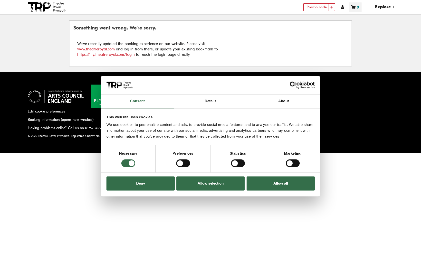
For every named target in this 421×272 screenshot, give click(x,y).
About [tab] (283, 101)
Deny (140, 183)
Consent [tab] (137, 101)
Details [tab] (211, 101)
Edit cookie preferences (46, 111)
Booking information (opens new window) (61, 120)
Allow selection (211, 183)
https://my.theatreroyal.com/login (106, 54)
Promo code (316, 7)
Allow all (280, 183)
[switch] (183, 163)
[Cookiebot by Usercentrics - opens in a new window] (293, 85)
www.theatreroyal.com (96, 49)
